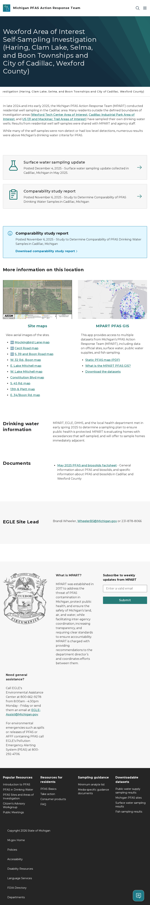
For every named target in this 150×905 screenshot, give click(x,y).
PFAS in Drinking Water (18, 789)
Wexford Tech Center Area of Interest (59, 114)
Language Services (19, 878)
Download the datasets (103, 371)
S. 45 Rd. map (20, 383)
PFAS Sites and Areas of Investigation (18, 796)
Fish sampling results (128, 811)
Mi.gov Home (16, 840)
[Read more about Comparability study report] (139, 196)
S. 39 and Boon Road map (34, 354)
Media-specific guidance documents (93, 791)
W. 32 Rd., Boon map (25, 360)
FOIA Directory (17, 887)
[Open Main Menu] (145, 8)
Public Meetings (13, 812)
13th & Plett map (22, 389)
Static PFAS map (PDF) (102, 360)
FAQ (43, 804)
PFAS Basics (48, 789)
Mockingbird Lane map (32, 342)
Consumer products (53, 799)
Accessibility (15, 859)
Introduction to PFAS (16, 784)
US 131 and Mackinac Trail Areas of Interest (54, 119)
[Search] (137, 8)
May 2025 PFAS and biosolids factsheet (87, 465)
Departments (16, 897)
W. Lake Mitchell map (26, 371)
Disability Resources (20, 868)
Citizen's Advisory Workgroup (14, 805)
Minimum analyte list (91, 784)
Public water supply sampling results (127, 790)
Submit (125, 600)
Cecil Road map (26, 348)
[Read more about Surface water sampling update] (139, 167)
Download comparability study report (45, 251)
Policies (12, 849)
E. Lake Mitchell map (25, 366)
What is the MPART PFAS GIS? (108, 366)
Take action (47, 794)
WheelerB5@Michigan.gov (97, 521)
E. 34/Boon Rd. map (25, 395)
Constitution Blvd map (27, 377)
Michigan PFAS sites (128, 797)
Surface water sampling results (130, 804)
